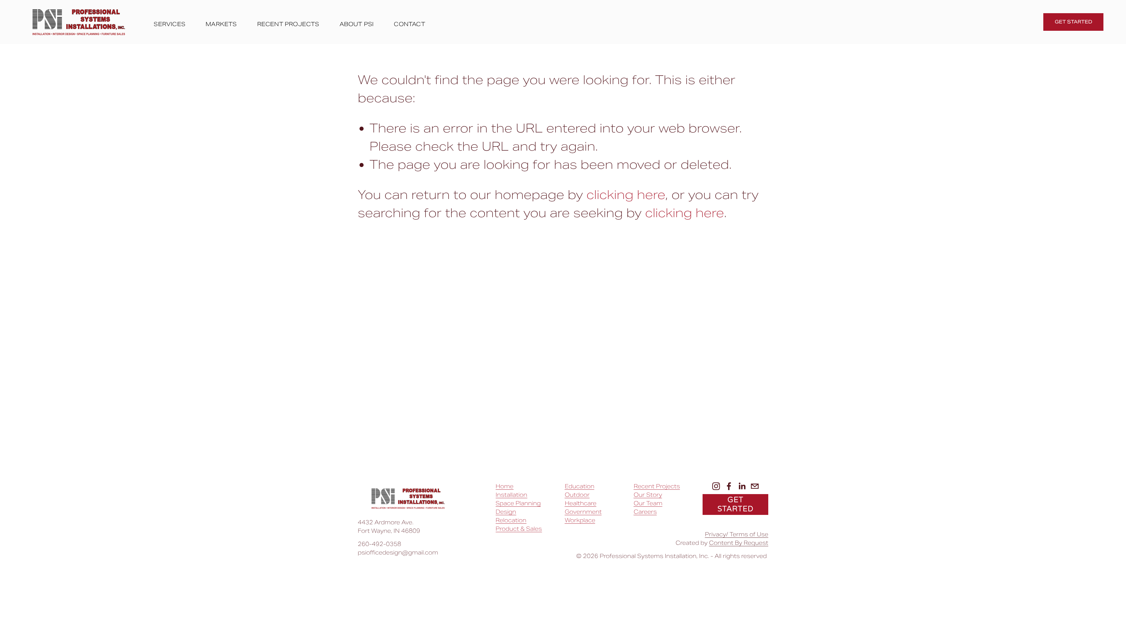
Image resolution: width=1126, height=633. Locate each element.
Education (579, 486)
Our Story (648, 494)
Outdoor (577, 494)
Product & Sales (519, 528)
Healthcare (580, 503)
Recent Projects (288, 24)
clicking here (625, 195)
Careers (645, 511)
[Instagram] (716, 486)
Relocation (511, 520)
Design (506, 511)
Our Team (648, 503)
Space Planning (518, 503)
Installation (511, 494)
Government (583, 511)
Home (504, 486)
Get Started (1073, 22)
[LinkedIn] (742, 486)
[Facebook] (729, 486)
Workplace (580, 520)
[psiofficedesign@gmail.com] (755, 486)
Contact (409, 24)
